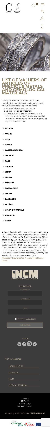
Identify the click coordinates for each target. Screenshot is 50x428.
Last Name (25, 299)
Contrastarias (36, 413)
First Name (25, 289)
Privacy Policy (31, 319)
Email (25, 308)
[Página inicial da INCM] (25, 275)
